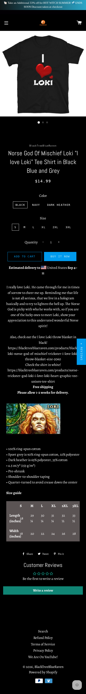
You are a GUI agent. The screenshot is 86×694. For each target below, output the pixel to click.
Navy (36, 204)
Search (43, 631)
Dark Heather (59, 204)
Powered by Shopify (43, 672)
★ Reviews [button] (81, 351)
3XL (68, 227)
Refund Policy (43, 637)
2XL (55, 227)
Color (43, 195)
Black (20, 204)
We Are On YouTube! (43, 657)
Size (43, 218)
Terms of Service (43, 644)
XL (44, 227)
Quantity (31, 242)
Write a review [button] (43, 590)
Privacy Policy (43, 650)
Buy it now (60, 256)
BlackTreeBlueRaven (48, 666)
